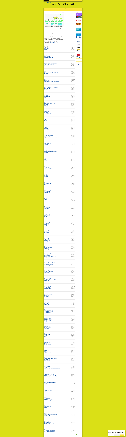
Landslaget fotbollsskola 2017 (47, 295)
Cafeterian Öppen (46, 95)
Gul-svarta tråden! (46, 73)
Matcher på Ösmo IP (46, 104)
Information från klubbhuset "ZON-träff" (48, 113)
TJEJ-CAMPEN (45, 127)
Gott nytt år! (45, 428)
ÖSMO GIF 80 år (46, 397)
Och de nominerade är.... (47, 93)
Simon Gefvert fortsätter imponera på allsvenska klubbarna (50, 404)
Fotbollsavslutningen (46, 316)
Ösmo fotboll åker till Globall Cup (47, 333)
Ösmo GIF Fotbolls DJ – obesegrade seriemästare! (49, 66)
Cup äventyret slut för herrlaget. (47, 421)
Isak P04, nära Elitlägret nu (47, 207)
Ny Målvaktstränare (46, 49)
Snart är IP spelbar (46, 303)
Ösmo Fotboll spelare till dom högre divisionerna (49, 182)
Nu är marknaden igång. (46, 245)
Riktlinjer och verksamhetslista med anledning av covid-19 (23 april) (51, 137)
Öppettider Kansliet (46, 218)
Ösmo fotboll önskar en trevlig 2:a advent (48, 310)
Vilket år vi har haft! (46, 65)
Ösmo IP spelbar (46, 377)
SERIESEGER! (45, 120)
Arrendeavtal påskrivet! (46, 80)
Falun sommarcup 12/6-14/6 (47, 408)
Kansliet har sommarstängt (47, 280)
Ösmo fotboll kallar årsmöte (47, 360)
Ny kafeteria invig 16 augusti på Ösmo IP (48, 399)
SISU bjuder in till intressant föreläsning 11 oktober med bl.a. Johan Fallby (51, 233)
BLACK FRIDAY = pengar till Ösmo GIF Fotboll (48, 186)
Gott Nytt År (45, 146)
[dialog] (116, 433)
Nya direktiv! (45, 170)
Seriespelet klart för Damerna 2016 (48, 319)
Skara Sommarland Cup (46, 277)
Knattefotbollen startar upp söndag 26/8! (48, 237)
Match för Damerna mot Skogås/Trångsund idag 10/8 (50, 332)
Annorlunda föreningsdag (47, 138)
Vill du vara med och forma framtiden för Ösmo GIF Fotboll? (50, 63)
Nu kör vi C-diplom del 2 (46, 351)
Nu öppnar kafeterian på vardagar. (48, 349)
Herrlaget (45, 118)
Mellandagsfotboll (46, 381)
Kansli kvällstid (45, 213)
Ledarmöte (45, 432)
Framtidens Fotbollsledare (47, 154)
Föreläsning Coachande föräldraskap (48, 190)
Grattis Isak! (45, 199)
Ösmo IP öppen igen (46, 225)
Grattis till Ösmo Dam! (46, 193)
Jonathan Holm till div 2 (46, 111)
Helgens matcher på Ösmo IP (47, 208)
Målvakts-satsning (46, 128)
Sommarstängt (46, 161)
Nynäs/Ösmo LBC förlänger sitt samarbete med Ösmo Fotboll (50, 376)
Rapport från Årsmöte (46, 224)
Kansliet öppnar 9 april (46, 249)
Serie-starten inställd (46, 174)
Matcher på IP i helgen (46, 98)
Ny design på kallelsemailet (47, 191)
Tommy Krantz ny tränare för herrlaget (48, 305)
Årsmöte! (45, 71)
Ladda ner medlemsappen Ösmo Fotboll (48, 143)
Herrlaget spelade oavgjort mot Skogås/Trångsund (49, 265)
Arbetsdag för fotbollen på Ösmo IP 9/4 (48, 294)
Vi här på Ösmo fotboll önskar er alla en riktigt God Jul (50, 382)
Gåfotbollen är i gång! (46, 202)
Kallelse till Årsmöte (46, 141)
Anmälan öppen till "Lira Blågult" (47, 109)
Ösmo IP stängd (46, 429)
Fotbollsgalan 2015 (46, 383)
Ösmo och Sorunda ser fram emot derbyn (48, 353)
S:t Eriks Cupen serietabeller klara (47, 424)
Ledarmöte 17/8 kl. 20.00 (46, 401)
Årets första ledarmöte (46, 364)
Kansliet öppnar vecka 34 (47, 239)
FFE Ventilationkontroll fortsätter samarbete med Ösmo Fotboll (50, 358)
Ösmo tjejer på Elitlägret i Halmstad (48, 405)
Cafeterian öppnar (46, 110)
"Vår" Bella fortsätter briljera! (47, 85)
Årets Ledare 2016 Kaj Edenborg (47, 312)
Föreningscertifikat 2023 (46, 90)
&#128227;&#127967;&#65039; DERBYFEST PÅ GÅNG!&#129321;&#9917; (51, 81)
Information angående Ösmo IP (47, 261)
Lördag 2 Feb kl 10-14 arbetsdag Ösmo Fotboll (49, 230)
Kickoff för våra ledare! (46, 62)
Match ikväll (45, 216)
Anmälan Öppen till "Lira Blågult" (47, 88)
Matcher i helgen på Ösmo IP (47, 129)
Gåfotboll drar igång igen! (47, 86)
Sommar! (45, 79)
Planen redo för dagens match (47, 422)
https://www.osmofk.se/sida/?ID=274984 (53, 42)
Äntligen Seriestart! (46, 217)
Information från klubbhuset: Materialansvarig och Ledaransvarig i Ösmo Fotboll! (52, 114)
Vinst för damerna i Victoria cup (47, 361)
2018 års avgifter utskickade (47, 255)
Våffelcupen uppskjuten (46, 158)
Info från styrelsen (46, 55)
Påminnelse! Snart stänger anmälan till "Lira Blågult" (49, 103)
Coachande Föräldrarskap (47, 413)
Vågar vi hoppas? (46, 425)
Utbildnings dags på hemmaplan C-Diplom (48, 372)
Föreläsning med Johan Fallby (47, 325)
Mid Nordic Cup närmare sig (47, 240)
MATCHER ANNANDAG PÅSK (47, 214)
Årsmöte (45, 159)
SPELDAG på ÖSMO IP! (46, 232)
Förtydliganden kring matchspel (47, 136)
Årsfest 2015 (45, 385)
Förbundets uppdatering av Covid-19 (48, 149)
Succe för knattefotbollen (47, 304)
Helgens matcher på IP (46, 270)
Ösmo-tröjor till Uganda (46, 198)
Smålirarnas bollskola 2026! (47, 56)
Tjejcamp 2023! (46, 78)
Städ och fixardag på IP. (46, 293)
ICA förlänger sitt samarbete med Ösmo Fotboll (49, 373)
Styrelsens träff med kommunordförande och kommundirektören (51, 87)
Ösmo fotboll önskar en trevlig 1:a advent (48, 311)
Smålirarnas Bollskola (46, 48)
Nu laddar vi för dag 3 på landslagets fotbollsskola (49, 281)
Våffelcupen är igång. (46, 350)
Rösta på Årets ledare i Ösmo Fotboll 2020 (48, 150)
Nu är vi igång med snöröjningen (47, 301)
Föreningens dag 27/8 (46, 329)
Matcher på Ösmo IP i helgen (47, 359)
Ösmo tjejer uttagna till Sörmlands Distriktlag (49, 389)
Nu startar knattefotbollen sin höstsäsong (48, 271)
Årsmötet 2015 (45, 417)
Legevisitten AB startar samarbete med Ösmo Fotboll (50, 375)
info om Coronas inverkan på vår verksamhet (49, 178)
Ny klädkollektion (46, 221)
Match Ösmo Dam (46, 209)
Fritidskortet (45, 54)
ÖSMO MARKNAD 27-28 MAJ (47, 287)
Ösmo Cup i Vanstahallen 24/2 (47, 253)
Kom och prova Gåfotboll (47, 50)
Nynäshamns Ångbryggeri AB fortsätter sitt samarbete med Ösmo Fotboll (52, 368)
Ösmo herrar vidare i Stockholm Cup (48, 390)
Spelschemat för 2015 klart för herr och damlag (49, 423)
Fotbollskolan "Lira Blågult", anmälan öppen (48, 135)
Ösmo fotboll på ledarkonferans (47, 297)
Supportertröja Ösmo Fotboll (47, 334)
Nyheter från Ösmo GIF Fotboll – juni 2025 (48, 57)
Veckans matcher (46, 345)
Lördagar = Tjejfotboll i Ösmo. (47, 254)
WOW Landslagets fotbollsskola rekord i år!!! (49, 241)
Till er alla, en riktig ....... (46, 308)
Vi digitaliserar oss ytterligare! (47, 96)
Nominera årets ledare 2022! (47, 94)
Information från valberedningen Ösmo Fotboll (49, 229)
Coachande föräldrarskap (47, 412)
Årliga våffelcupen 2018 (46, 248)
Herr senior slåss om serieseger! (47, 77)
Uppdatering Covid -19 (46, 142)
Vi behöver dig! (46, 112)
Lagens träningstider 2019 (47, 222)
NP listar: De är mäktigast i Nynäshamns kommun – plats (50, 256)
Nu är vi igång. (45, 231)
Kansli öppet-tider (46, 105)
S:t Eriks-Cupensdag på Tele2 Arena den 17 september (50, 269)
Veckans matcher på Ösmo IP (47, 324)
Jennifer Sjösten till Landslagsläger (48, 384)
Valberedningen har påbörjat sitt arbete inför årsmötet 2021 (50, 151)
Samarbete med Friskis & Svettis (47, 356)
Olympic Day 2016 (46, 335)
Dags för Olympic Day (46, 337)
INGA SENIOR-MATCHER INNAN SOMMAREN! (48, 168)
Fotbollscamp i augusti (46, 160)
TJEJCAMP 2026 (46, 47)
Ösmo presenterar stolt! (46, 206)
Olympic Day (45, 336)
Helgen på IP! (45, 194)
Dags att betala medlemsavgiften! (48, 183)
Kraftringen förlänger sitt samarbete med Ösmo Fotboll (50, 374)
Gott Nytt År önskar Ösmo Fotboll (47, 380)
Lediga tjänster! (46, 101)
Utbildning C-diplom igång (47, 366)
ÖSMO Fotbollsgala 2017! (46, 263)
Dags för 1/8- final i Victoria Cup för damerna (49, 348)
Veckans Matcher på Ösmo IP (47, 272)
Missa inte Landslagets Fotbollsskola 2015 (48, 409)
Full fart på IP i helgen (46, 302)
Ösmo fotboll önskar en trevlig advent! (48, 309)
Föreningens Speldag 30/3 (47, 223)
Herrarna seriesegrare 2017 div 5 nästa (48, 264)
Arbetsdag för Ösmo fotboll (47, 343)
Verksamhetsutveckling (46, 388)
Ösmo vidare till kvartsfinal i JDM (47, 416)
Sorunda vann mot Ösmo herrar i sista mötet (49, 392)
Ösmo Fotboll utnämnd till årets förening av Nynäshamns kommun (51, 189)
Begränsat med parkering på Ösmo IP (48, 288)
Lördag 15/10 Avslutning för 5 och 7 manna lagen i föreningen (50, 317)
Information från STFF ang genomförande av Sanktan (50, 133)
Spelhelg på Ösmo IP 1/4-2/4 (47, 296)
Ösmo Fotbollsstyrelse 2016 (47, 357)
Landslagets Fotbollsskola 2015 (47, 406)
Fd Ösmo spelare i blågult (47, 122)
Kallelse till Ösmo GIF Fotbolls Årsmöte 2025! (49, 64)
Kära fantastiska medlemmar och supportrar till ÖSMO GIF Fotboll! (51, 70)
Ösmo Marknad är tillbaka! (47, 102)
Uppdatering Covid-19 (46, 157)
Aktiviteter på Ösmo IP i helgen (47, 352)
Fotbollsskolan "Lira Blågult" (47, 167)
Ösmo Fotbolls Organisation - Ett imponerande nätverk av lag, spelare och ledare (53, 82)
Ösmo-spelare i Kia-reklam (47, 166)
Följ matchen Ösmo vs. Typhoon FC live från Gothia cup (50, 279)
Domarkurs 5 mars (46, 365)
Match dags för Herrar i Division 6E (47, 320)
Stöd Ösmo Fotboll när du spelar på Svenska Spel (49, 430)
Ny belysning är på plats (46, 273)
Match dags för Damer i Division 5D (48, 321)
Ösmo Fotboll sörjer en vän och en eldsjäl (48, 246)
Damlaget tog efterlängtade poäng (48, 400)
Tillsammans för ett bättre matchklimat (48, 69)
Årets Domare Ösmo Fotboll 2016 (47, 313)
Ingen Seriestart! (46, 175)
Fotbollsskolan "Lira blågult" (47, 165)
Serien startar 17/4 (46, 173)
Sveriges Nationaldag (46, 201)
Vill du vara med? (46, 125)
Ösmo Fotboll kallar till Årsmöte (47, 369)
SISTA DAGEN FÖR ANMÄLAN (47, 58)
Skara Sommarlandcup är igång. (47, 278)
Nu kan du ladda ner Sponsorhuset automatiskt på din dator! (50, 414)
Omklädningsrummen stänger (47, 177)
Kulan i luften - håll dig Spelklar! (47, 344)
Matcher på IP (45, 119)
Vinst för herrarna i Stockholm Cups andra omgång (49, 431)
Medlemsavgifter (46, 169)
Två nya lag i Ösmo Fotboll (47, 398)
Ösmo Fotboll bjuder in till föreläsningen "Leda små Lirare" (50, 420)
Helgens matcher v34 (46, 238)
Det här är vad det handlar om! (47, 153)
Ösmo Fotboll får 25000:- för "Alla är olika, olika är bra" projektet (51, 162)
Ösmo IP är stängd (46, 367)
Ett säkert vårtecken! (46, 89)
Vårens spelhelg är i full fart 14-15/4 (48, 247)
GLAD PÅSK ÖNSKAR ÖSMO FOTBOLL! (48, 215)
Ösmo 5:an (45, 391)
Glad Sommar (45, 126)
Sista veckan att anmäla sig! (47, 205)
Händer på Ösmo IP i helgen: (47, 192)
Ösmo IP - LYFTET (46, 130)
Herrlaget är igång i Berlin (47, 415)
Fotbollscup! (45, 106)
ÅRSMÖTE (45, 184)
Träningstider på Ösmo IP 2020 (47, 181)
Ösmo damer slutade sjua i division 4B (48, 393)
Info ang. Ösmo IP (46, 144)
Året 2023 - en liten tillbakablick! (47, 74)
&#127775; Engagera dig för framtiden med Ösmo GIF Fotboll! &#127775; (52, 72)
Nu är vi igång (45, 396)
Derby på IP (45, 407)
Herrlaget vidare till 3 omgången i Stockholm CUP (49, 262)
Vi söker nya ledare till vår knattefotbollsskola (49, 257)
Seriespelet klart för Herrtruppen (47, 318)
